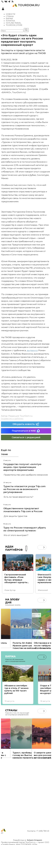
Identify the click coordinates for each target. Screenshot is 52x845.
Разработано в (27, 840)
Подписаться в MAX (24, 430)
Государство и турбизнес (12, 418)
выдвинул (32, 350)
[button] (40, 547)
